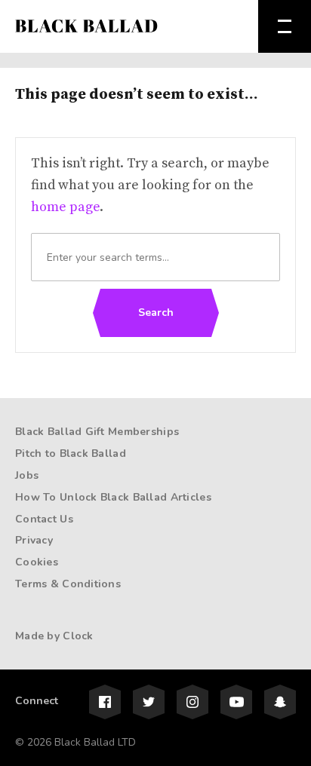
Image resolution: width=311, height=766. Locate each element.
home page (65, 207)
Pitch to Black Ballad (70, 453)
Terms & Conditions (68, 584)
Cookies (36, 562)
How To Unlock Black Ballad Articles (113, 497)
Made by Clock (54, 636)
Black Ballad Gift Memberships (97, 431)
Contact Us (44, 519)
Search (156, 312)
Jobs (26, 475)
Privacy (34, 540)
